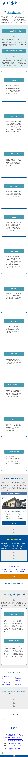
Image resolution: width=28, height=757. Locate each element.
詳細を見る (13, 523)
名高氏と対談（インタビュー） (15, 750)
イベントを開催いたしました (14, 734)
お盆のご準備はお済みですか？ (15, 743)
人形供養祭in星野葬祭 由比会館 (15, 739)
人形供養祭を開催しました (14, 748)
